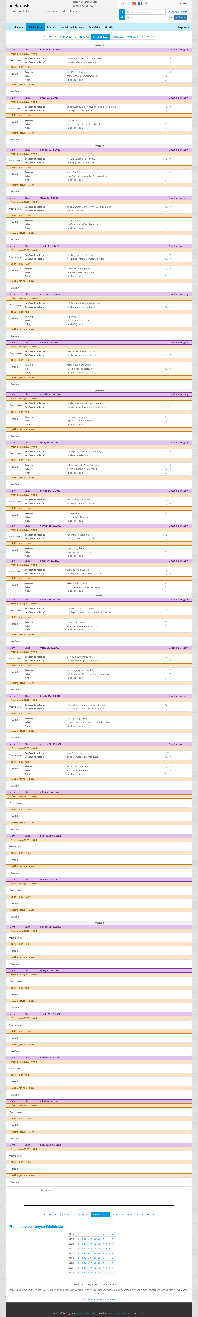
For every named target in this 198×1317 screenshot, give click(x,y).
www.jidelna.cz (84, 1313)
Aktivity (108, 27)
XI (110, 1234)
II (78, 1238)
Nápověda (183, 3)
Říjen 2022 (65, 36)
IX (103, 1234)
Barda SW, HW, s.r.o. (119, 1313)
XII (113, 1234)
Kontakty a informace (72, 27)
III (82, 1238)
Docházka (94, 27)
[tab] (133, 3)
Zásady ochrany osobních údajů (99, 1298)
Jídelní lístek (20, 5)
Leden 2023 (117, 36)
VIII (99, 1238)
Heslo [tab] (123, 3)
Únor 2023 (132, 36)
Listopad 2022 (82, 36)
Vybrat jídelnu (16, 27)
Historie (51, 27)
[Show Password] (171, 17)
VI (91, 1238)
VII (95, 1238)
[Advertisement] (99, 1198)
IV (85, 1238)
